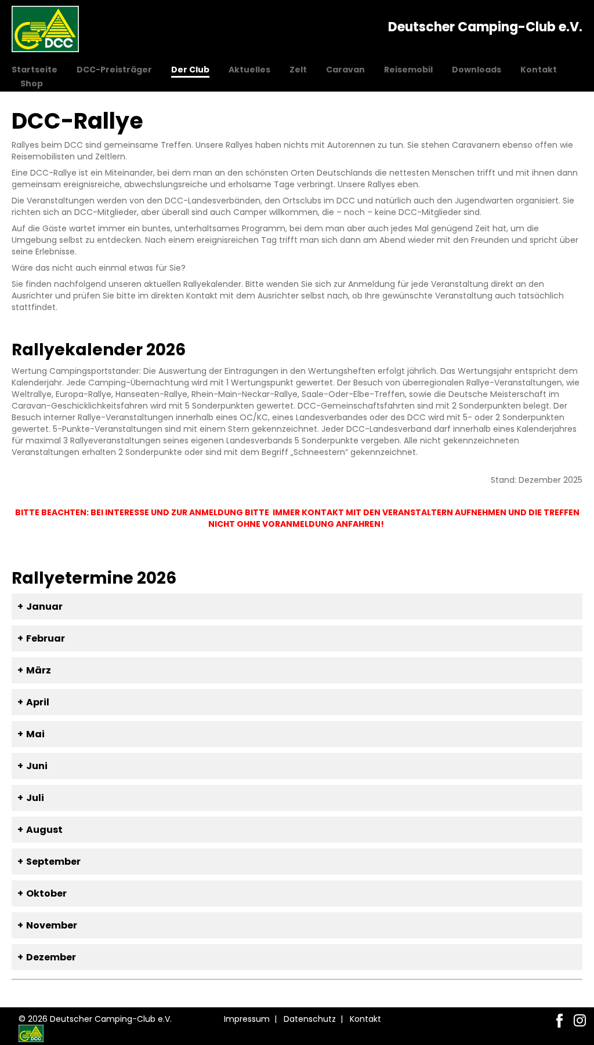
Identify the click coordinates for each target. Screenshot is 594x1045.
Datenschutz (310, 1019)
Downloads (476, 69)
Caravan (345, 69)
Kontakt (538, 69)
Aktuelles (249, 69)
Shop (31, 83)
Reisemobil (408, 69)
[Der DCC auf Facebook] (559, 1020)
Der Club (190, 69)
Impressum (247, 1019)
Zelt (298, 69)
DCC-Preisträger (114, 69)
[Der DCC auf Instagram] (580, 1020)
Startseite (34, 69)
